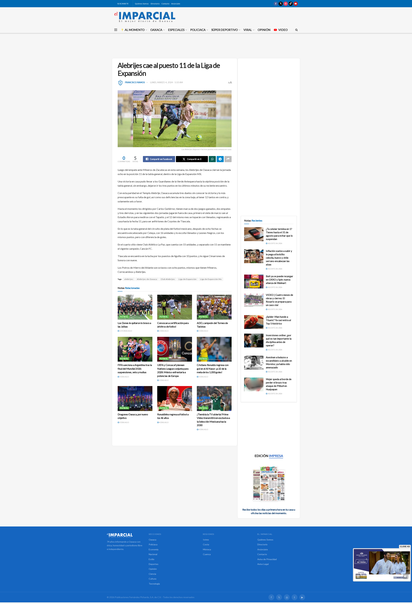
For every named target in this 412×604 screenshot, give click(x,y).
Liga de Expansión (188, 279)
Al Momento (135, 30)
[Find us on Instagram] (286, 3)
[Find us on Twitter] (281, 3)
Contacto (165, 3)
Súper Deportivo (224, 30)
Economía (153, 549)
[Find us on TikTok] (291, 3)
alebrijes (128, 279)
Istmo (206, 539)
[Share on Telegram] (220, 159)
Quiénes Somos (142, 3)
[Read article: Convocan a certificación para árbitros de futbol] (174, 307)
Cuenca (207, 554)
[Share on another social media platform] (228, 159)
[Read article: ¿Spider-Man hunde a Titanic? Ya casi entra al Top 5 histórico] (253, 322)
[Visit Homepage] (144, 17)
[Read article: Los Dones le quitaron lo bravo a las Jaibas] (135, 307)
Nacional (153, 554)
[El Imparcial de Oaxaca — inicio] (124, 535)
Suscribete (123, 4)
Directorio (155, 3)
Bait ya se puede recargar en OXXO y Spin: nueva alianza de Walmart (279, 279)
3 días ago (203, 331)
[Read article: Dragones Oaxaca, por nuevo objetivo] (135, 398)
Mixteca (207, 549)
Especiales (176, 30)
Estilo (151, 559)
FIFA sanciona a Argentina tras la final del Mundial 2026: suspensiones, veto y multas (135, 368)
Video (283, 30)
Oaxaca (156, 30)
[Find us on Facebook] (276, 3)
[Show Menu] (115, 30)
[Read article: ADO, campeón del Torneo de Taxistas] (214, 307)
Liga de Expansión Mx (211, 279)
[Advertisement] (206, 45)
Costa (206, 544)
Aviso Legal (263, 564)
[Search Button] (296, 30)
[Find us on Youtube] (296, 3)
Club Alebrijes (168, 279)
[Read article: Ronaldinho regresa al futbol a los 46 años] (174, 398)
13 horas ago (125, 331)
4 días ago (164, 422)
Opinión (264, 30)
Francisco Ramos (135, 82)
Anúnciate (175, 3)
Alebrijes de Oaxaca (147, 279)
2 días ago (164, 331)
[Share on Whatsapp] (212, 159)
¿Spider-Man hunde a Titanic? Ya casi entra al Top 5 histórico (278, 320)
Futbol (124, 317)
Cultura (152, 578)
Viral (247, 30)
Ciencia (152, 573)
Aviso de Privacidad (267, 559)
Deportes (153, 564)
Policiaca (198, 30)
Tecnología (154, 583)
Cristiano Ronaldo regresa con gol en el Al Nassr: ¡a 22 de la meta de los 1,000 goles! (213, 368)
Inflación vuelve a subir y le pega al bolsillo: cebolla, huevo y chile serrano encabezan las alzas (279, 257)
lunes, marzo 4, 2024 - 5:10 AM (166, 82)
